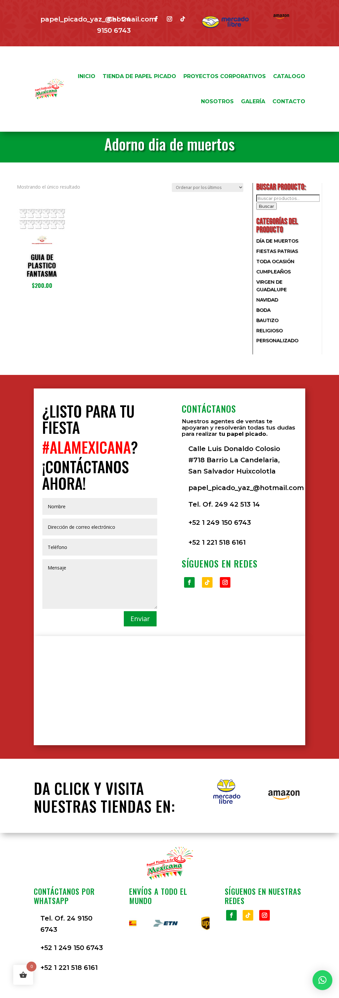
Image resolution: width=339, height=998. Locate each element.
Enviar (140, 618)
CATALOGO (289, 76)
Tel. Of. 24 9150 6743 (66, 923)
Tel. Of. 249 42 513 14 (224, 504)
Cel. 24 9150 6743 (114, 24)
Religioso (269, 331)
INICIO (86, 76)
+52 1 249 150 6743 (219, 522)
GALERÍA (253, 101)
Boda (263, 310)
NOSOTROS (217, 101)
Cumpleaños (273, 272)
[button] (322, 980)
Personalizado (277, 340)
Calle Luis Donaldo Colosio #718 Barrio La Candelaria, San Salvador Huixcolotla (234, 460)
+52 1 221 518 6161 (217, 542)
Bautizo (267, 320)
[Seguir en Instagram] (169, 19)
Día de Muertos (277, 241)
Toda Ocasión (275, 261)
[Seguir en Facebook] (156, 19)
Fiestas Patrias (277, 251)
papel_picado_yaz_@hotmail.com (246, 488)
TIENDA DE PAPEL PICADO (139, 76)
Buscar (266, 206)
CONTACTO (288, 101)
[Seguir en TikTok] (182, 19)
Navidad (267, 300)
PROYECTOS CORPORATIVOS (224, 76)
